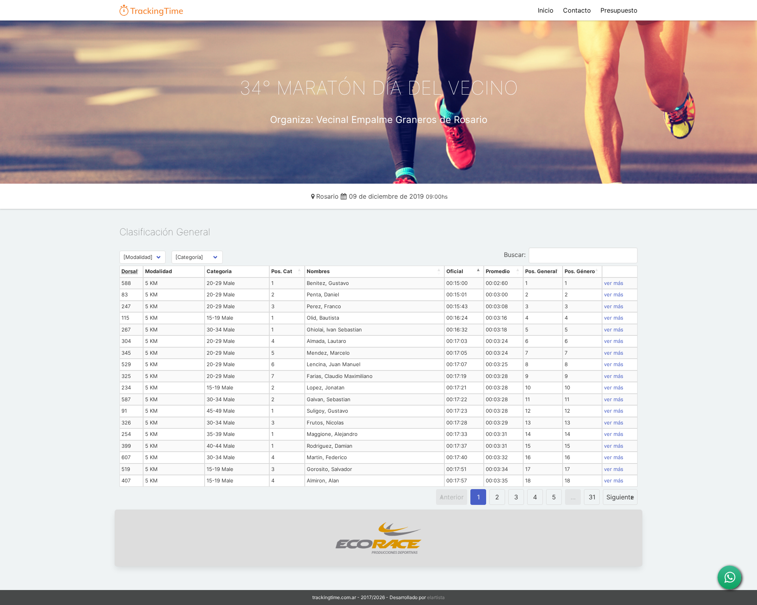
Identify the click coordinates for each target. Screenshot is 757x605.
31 (592, 497)
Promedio (498, 271)
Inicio (546, 10)
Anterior (452, 497)
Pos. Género (580, 271)
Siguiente (620, 497)
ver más (613, 283)
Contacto (577, 10)
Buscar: (515, 255)
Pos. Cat (281, 271)
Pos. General (541, 271)
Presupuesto (619, 10)
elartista (436, 597)
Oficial (454, 271)
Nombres (318, 271)
